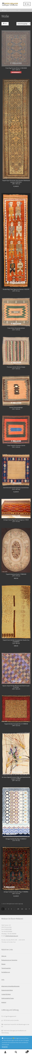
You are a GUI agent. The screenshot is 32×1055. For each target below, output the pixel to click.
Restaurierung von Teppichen (9, 960)
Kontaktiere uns (5, 972)
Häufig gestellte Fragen (7, 998)
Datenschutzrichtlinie (7, 990)
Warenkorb (24, 1051)
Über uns (3, 956)
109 (18, 909)
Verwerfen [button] (5, 1047)
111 (26, 909)
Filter (5, 23)
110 (22, 909)
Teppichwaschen (6, 968)
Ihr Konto (5, 1052)
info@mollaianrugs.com (11, 936)
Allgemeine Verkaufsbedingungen (10, 986)
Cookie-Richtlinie (6, 994)
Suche (16, 1052)
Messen (3, 964)
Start (5, 10)
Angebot (3, 1002)
